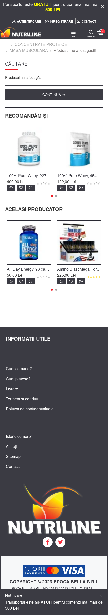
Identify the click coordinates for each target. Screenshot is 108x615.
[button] (52, 196)
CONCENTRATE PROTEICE (41, 44)
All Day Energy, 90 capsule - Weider (29, 269)
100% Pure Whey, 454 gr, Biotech (79, 175)
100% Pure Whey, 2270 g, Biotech (29, 175)
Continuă (51, 94)
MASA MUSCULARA (29, 50)
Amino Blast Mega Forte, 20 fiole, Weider (79, 269)
